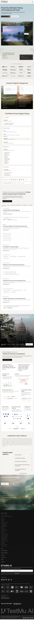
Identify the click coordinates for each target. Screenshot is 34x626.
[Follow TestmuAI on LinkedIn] (27, 618)
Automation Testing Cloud (5, 515)
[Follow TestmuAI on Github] (30, 618)
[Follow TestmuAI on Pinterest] (32, 618)
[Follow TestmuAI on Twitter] (25, 618)
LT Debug (2, 532)
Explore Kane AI (5, 107)
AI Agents (2, 520)
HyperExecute (25, 205)
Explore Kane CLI (4, 57)
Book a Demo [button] (17, 573)
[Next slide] (3, 341)
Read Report (20, 370)
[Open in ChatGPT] (2, 580)
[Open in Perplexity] (4, 580)
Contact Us (16, 603)
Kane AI (8, 205)
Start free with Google (5, 16)
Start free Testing (16, 570)
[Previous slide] (1, 341)
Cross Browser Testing (4, 522)
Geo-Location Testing (4, 536)
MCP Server (2, 521)
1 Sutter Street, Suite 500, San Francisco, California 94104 (5, 598)
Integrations (3, 542)
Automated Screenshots (4, 534)
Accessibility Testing (4, 537)
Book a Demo (29, 344)
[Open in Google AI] (11, 580)
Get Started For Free (6, 250)
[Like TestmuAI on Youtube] (28, 618)
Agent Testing (13, 205)
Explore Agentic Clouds (21, 105)
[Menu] (32, 1)
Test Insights (30, 205)
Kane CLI (2, 517)
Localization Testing (4, 539)
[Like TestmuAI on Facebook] (23, 618)
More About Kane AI (6, 229)
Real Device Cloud (19, 205)
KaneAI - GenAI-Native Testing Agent (6, 516)
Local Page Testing (4, 533)
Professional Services (4, 544)
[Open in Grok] (9, 580)
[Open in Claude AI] (6, 580)
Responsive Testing (4, 538)
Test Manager (4, 205)
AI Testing (2, 527)
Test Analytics (3, 543)
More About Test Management (7, 213)
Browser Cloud (3, 531)
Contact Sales (4, 483)
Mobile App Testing (4, 526)
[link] (4, 2)
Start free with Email (15, 16)
